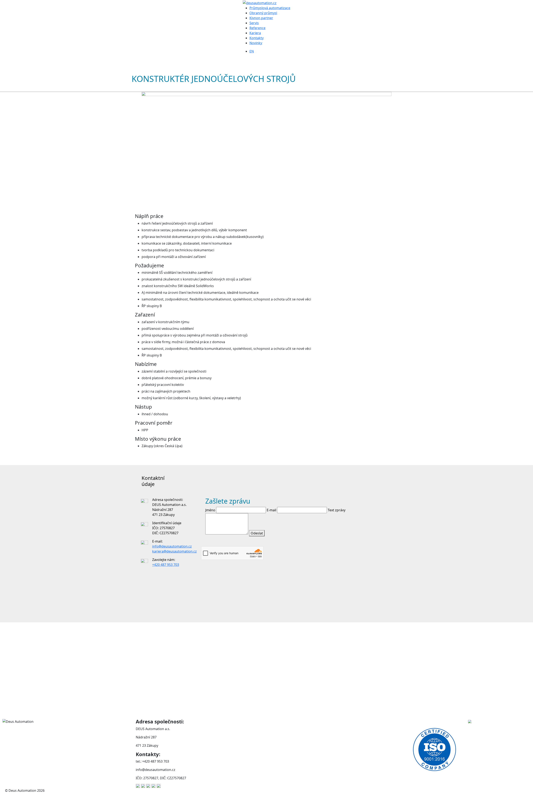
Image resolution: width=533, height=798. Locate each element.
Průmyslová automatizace (269, 8)
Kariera (255, 33)
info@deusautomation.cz (172, 546)
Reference (257, 28)
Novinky (255, 43)
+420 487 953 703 (165, 564)
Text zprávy (336, 510)
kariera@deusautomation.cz (174, 551)
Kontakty (256, 38)
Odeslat (257, 533)
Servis (254, 23)
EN (251, 51)
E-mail (271, 510)
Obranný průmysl (263, 13)
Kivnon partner (261, 18)
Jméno (210, 510)
